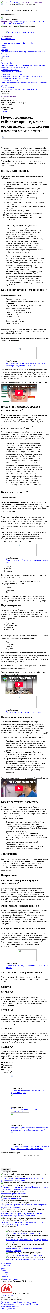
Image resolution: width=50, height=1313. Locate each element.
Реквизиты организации (27, 1302)
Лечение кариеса (8, 65)
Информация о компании (11, 43)
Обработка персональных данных (15, 1304)
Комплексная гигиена (10, 83)
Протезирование (8, 87)
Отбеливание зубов (28, 83)
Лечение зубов (7, 63)
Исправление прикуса (10, 70)
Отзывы (4, 50)
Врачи (3, 45)
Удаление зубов (37, 76)
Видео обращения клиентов (33, 52)
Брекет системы (7, 72)
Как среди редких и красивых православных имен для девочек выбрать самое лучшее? (29, 1129)
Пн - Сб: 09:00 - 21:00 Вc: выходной (23, 22)
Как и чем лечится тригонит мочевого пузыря (25, 1255)
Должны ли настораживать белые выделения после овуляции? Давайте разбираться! (22, 1223)
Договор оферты (8, 1309)
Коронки (12, 89)
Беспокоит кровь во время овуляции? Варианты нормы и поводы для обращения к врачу (24, 1188)
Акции (4, 54)
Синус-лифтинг (22, 78)
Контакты (5, 56)
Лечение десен (24, 76)
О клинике (5, 41)
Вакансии (26, 43)
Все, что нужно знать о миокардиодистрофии (25, 712)
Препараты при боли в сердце (13, 1198)
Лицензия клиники (9, 1302)
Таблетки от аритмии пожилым (14, 1194)
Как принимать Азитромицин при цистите (24, 1233)
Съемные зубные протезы (27, 89)
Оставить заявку (8, 36)
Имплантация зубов (9, 76)
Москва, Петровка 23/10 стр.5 (25, 21)
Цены (3, 47)
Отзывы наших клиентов (11, 52)
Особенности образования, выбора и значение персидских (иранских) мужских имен (30, 1147)
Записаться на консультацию (30, 2)
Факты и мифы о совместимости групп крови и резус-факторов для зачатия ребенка (23, 1179)
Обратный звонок (8, 96)
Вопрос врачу (6, 21)
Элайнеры (19, 72)
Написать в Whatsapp (31, 32)
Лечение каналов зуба (24, 65)
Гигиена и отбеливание (10, 81)
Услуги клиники (8, 39)
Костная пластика (8, 78)
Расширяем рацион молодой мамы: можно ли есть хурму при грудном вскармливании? (26, 364)
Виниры (4, 89)
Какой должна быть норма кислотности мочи (24, 1259)
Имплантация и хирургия (11, 74)
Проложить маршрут (9, 1295)
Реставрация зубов (20, 67)
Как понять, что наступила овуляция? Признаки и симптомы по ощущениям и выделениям (21, 1214)
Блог (33, 43)
